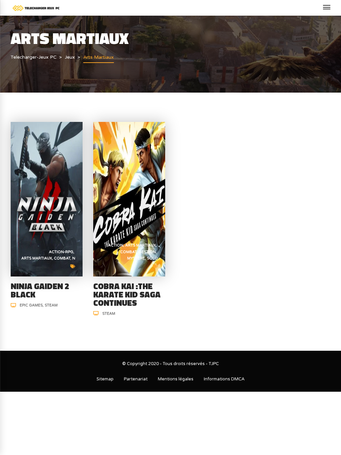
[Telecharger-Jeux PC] (36, 8)
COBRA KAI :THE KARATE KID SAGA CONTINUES (127, 294)
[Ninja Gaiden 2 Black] (47, 199)
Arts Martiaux (36, 258)
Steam (51, 305)
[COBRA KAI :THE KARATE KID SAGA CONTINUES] (129, 199)
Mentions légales (175, 379)
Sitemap (105, 379)
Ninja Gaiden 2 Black (40, 290)
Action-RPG (61, 252)
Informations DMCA (224, 379)
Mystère (136, 258)
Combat (62, 258)
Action (115, 245)
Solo (152, 258)
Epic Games (31, 305)
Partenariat (136, 379)
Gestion (147, 252)
